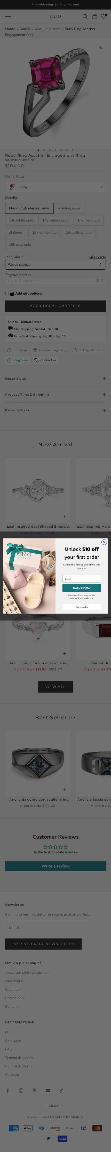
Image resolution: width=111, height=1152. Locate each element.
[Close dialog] (104, 542)
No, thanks (82, 607)
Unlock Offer (82, 588)
